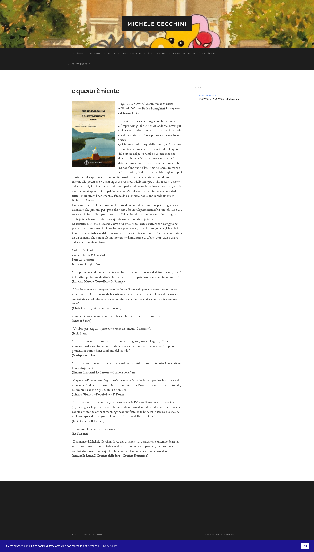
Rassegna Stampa (184, 53)
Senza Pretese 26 (207, 95)
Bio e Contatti (131, 53)
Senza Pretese (81, 64)
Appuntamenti (157, 53)
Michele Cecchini (157, 24)
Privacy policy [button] (109, 546)
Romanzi (95, 53)
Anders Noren (225, 534)
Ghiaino (77, 53)
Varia (111, 53)
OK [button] (305, 546)
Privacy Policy (212, 53)
